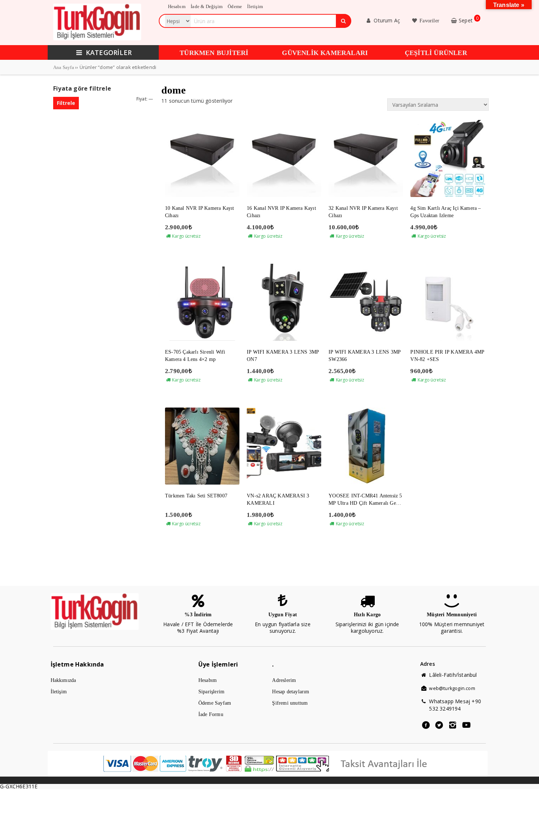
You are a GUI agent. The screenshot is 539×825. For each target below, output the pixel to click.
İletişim (59, 691)
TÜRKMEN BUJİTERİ (214, 52)
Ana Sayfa (63, 67)
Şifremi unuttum (290, 703)
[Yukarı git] (526, 812)
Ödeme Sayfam (214, 703)
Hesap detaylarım (290, 691)
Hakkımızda (63, 680)
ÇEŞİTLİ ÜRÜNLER (436, 52)
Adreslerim (284, 680)
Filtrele (66, 102)
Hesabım (207, 680)
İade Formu (210, 714)
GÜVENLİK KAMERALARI (325, 52)
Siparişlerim (211, 691)
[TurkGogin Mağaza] (97, 38)
